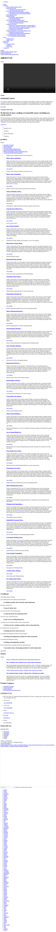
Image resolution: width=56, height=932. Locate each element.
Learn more (3, 106)
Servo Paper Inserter (12, 226)
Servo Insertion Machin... (14, 346)
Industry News (9, 40)
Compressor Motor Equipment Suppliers (18, 746)
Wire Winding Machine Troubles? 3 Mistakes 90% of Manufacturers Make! (25, 673)
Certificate (8, 45)
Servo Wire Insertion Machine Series (14, 11)
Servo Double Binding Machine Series (15, 20)
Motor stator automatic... (13, 158)
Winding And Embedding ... (14, 504)
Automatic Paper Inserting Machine (17, 9)
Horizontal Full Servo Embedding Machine (19, 12)
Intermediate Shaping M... (14, 294)
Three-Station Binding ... (13, 413)
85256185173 (7, 717)
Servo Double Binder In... (14, 432)
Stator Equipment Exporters (7, 745)
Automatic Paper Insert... (14, 276)
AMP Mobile (8, 743)
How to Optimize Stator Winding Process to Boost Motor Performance (23, 662)
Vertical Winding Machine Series (14, 7)
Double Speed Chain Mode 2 (16, 29)
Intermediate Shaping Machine (16, 17)
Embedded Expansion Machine (16, 32)
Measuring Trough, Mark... (14, 243)
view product (9, 168)
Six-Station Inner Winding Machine (17, 36)
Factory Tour (9, 46)
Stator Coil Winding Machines (21, 745)
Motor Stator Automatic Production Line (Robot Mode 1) (22, 25)
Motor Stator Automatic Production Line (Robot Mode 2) (22, 26)
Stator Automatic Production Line (36, 745)
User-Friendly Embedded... (14, 553)
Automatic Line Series (11, 24)
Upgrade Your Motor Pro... (14, 209)
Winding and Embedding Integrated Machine (19, 33)
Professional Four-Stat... (13, 468)
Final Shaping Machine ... (14, 328)
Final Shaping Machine (14, 18)
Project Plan (6, 41)
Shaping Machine (10, 16)
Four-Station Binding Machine (16, 22)
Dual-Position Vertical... (13, 380)
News (5, 37)
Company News (10, 38)
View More (3, 650)
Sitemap (2, 743)
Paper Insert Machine (49, 745)
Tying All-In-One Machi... (14, 396)
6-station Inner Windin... (13, 570)
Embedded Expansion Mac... (15, 520)
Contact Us (6, 48)
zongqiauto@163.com (9, 712)
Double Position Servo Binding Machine (18, 21)
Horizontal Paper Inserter (14, 259)
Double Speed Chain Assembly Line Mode (19, 28)
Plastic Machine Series (11, 15)
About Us (6, 42)
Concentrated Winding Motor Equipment (15, 34)
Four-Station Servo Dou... (14, 451)
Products (6, 5)
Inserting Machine (5, 746)
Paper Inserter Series (11, 8)
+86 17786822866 (8, 707)
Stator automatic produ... (14, 191)
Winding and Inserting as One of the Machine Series (18, 30)
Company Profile (10, 44)
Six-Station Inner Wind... (14, 579)
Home (5, 4)
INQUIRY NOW (5, 729)
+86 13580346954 (8, 702)
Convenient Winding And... (14, 537)
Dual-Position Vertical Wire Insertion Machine (20, 13)
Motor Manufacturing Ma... (14, 311)
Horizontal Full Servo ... (13, 363)
